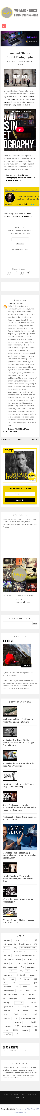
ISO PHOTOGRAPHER (28, 948)
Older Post (35, 439)
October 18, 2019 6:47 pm (18, 429)
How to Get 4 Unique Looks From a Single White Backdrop (18, 785)
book (6, 963)
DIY (23, 1094)
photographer (12, 999)
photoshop (31, 999)
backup (30, 959)
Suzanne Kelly (13, 303)
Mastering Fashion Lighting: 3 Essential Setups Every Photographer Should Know (19, 855)
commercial (12, 967)
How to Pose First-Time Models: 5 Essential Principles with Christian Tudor (18, 878)
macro (28, 990)
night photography (10, 994)
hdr (5, 983)
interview (7, 987)
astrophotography (28, 956)
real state (7, 1010)
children (32, 963)
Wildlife (7, 956)
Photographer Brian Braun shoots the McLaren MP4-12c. (20, 818)
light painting (9, 990)
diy (27, 971)
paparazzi (31, 994)
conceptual (31, 967)
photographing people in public (17, 105)
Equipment (15, 1094)
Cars (25, 940)
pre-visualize (9, 1007)
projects (26, 1007)
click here (25, 602)
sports (25, 1014)
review (25, 1010)
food (12, 979)
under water (26, 1026)
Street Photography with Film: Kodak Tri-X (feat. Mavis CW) (21, 178)
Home (20, 439)
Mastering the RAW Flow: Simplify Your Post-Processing (18, 764)
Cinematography (10, 944)
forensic (27, 979)
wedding (25, 1030)
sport (6, 1014)
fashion (32, 975)
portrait (19, 1003)
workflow (7, 1034)
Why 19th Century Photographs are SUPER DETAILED (18, 921)
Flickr (6, 948)
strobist (18, 1022)
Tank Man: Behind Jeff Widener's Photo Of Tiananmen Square (18, 720)
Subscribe (20, 500)
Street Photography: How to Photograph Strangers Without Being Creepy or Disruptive (19, 807)
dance (13, 971)
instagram (24, 983)
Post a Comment (10, 432)
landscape (25, 987)
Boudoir (7, 940)
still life (7, 1018)
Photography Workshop (22, 216)
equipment (8, 975)
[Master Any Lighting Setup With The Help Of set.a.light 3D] (20, 38)
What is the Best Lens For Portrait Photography (18, 900)
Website (25, 204)
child (18, 963)
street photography (28, 1018)
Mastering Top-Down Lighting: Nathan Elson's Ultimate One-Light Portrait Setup (18, 742)
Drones (28, 944)
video (6, 1030)
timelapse (7, 1026)
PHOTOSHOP (32, 1094)
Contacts (20, 1097)
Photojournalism (19, 952)
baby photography (14, 959)
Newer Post (5, 439)
